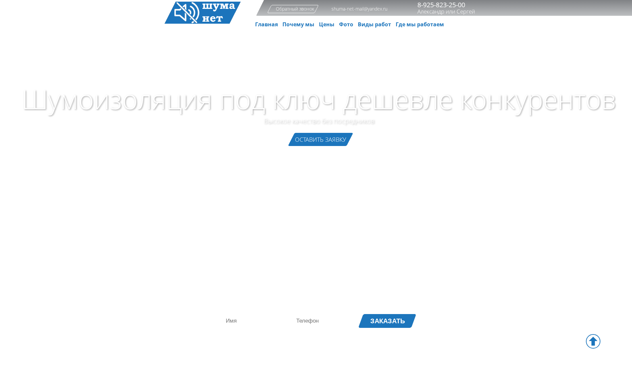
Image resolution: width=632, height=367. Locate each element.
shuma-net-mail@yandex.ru (359, 9)
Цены (326, 24)
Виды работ (374, 24)
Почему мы (298, 24)
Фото (346, 24)
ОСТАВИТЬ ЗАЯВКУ (320, 139)
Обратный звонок (295, 9)
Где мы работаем (420, 24)
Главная (266, 24)
